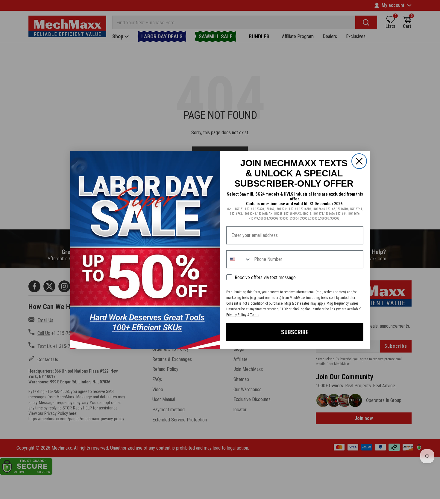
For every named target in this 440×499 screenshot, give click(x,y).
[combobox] (239, 259)
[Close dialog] (359, 161)
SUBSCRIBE (295, 332)
